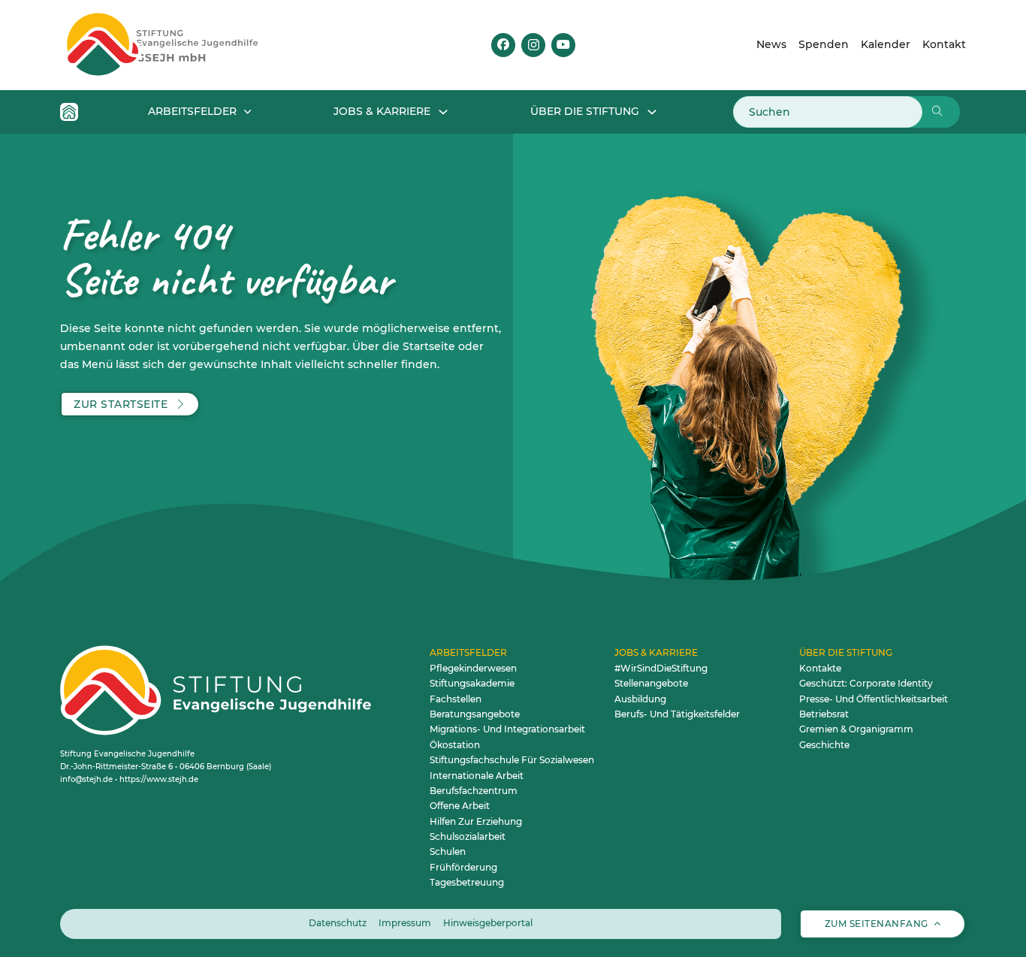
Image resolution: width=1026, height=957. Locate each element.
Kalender (885, 44)
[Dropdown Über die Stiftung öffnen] (652, 112)
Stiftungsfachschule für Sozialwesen (512, 759)
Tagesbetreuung (467, 882)
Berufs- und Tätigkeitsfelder (677, 714)
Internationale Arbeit (477, 775)
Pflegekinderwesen (473, 668)
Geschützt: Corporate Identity (866, 683)
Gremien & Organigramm (856, 729)
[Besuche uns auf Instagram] (533, 45)
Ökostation (455, 744)
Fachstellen (455, 699)
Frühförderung (463, 867)
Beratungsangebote (475, 714)
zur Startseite (120, 404)
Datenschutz (338, 922)
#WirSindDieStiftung (661, 668)
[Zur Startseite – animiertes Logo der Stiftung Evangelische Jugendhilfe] (185, 45)
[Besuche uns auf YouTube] (563, 45)
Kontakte (820, 668)
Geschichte (824, 744)
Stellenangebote (651, 683)
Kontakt (944, 44)
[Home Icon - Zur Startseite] (69, 112)
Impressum (405, 922)
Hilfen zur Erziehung (476, 821)
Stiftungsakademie (472, 683)
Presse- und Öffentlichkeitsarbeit (873, 699)
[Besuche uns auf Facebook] (503, 45)
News (771, 44)
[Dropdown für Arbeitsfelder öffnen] (247, 112)
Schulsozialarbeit (467, 836)
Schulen (448, 851)
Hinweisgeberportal (488, 922)
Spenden (823, 44)
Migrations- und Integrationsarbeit (507, 729)
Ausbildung (640, 699)
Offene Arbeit (460, 805)
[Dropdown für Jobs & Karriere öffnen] (443, 112)
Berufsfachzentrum (474, 790)
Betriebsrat (824, 714)
